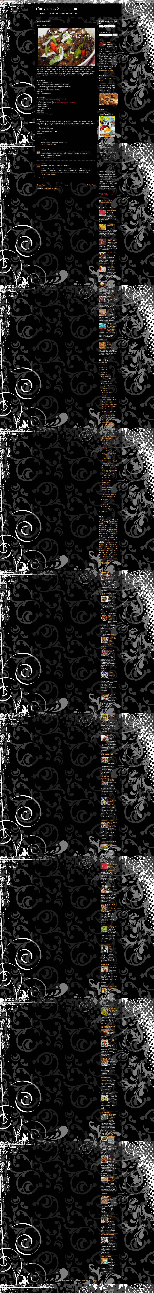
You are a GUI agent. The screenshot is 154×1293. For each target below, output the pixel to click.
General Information (108, 537)
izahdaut (43, 149)
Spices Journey (106, 1256)
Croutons (104, 484)
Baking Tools (114, 521)
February (105, 506)
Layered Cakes (109, 542)
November (106, 379)
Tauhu (108, 560)
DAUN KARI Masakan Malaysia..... (107, 1006)
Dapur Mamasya (106, 1196)
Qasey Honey (105, 797)
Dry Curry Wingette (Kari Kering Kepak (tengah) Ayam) (112, 1159)
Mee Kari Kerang (107, 422)
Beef (42, 133)
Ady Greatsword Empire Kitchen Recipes (108, 1027)
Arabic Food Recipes (107, 734)
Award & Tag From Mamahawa (107, 457)
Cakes (109, 527)
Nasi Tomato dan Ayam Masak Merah (111, 696)
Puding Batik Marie (107, 420)
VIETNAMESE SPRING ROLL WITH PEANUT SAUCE (112, 1116)
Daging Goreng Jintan (108, 402)
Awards (104, 521)
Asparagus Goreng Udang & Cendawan (109, 471)
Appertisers (114, 519)
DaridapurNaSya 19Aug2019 (112, 927)
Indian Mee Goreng (107, 487)
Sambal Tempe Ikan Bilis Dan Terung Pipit (112, 575)
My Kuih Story (105, 1155)
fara (42, 139)
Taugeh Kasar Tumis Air (109, 494)
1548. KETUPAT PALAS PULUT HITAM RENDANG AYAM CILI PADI (112, 641)
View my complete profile (106, 70)
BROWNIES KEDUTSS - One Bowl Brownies (111, 1240)
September (106, 383)
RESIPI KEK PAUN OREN (111, 780)
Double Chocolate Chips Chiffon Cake (109, 412)
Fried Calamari (106, 480)
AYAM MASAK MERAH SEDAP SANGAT (112, 967)
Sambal (105, 554)
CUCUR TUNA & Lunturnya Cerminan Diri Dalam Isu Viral (112, 824)
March (105, 504)
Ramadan (103, 550)
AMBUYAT (111, 1060)
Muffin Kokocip (111, 296)
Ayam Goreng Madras (108, 451)
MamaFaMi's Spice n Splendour (107, 944)
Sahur (107, 553)
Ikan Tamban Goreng (108, 397)
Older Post (91, 185)
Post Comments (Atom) (50, 188)
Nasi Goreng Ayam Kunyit (109, 460)
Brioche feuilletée (110, 1029)
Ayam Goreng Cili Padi (108, 415)
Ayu (42, 163)
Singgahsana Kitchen (107, 820)
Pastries (115, 546)
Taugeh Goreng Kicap (108, 429)
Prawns (108, 548)
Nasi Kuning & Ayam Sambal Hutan (111, 226)
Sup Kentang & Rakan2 (108, 417)
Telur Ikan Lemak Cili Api (109, 399)
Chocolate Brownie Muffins (109, 434)
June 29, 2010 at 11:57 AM (48, 144)
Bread (111, 525)
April (104, 501)
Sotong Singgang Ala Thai (111, 759)
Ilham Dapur (104, 885)
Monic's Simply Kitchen (108, 904)
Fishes (105, 536)
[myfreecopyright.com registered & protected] (108, 147)
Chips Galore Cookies (108, 424)
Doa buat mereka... (110, 673)
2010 (102, 374)
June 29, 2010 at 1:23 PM (48, 157)
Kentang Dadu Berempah (109, 465)
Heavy (101, 540)
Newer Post (40, 185)
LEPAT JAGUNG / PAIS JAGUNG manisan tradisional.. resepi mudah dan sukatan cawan (109, 803)
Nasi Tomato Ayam (107, 477)
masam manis (105, 964)
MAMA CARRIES (111, 947)
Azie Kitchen (105, 572)
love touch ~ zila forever (108, 693)
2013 (102, 367)
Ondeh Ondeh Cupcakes (111, 282)
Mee (101, 544)
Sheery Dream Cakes (107, 1039)
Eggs (116, 533)
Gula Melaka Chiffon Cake (109, 431)
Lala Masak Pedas (107, 489)
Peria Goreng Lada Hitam (109, 404)
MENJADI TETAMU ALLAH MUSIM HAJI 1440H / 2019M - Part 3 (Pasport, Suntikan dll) (112, 867)
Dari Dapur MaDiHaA (107, 1093)
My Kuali (103, 671)
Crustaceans (108, 531)
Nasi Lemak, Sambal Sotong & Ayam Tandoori (111, 268)
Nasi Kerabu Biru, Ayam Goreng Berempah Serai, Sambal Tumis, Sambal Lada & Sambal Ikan (111, 327)
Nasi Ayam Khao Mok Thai (112, 715)
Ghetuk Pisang (112, 1095)
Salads (116, 553)
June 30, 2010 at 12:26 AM (48, 174)
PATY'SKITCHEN (106, 1112)
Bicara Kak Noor (106, 1077)
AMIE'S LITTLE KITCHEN (108, 613)
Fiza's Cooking (105, 1058)
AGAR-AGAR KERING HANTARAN (111, 652)
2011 (102, 372)
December (106, 376)
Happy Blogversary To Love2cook (108, 474)
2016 (102, 362)
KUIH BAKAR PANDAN (111, 1217)
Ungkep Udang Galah (108, 427)
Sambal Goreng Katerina (109, 441)
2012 (102, 369)
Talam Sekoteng (111, 210)
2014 (102, 365)
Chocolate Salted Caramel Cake (111, 240)
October (105, 381)
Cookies (115, 530)
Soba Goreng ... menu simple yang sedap (112, 1137)
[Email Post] (55, 131)
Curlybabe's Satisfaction (56, 8)
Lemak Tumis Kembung (109, 467)
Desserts (102, 533)
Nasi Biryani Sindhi (107, 409)
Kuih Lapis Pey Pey (107, 392)
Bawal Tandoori (106, 438)
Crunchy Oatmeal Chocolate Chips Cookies (112, 908)
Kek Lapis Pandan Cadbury (112, 844)
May (104, 499)
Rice (116, 550)
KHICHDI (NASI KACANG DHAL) (112, 1009)
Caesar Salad (106, 482)
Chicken (102, 529)
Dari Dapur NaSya (106, 925)
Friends (116, 536)
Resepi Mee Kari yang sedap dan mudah (112, 988)
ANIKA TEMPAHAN (111, 1258)
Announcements (103, 519)
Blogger (95, 1280)
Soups (116, 557)
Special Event (106, 559)
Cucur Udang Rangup (108, 496)
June (104, 390)
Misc (110, 544)
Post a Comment (43, 178)
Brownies (101, 527)
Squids (115, 559)
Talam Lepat (105, 463)
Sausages (115, 554)
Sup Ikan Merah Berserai (109, 406)
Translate (112, 27)
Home (66, 185)
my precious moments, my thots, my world (108, 1134)
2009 (102, 511)
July (104, 388)
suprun (83, 1280)
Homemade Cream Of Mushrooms (111, 1179)
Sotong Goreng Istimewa (109, 436)
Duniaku (103, 985)
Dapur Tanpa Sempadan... (105, 777)
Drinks (110, 533)
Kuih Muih (113, 540)
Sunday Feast (112, 596)
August (105, 386)
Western (102, 565)
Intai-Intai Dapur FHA (107, 861)
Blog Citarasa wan (106, 649)
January (105, 508)
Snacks (105, 557)
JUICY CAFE (105, 1215)
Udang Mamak (106, 395)
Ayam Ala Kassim (107, 491)
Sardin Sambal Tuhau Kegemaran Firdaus (112, 617)
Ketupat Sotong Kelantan (112, 1198)
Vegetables (104, 563)
